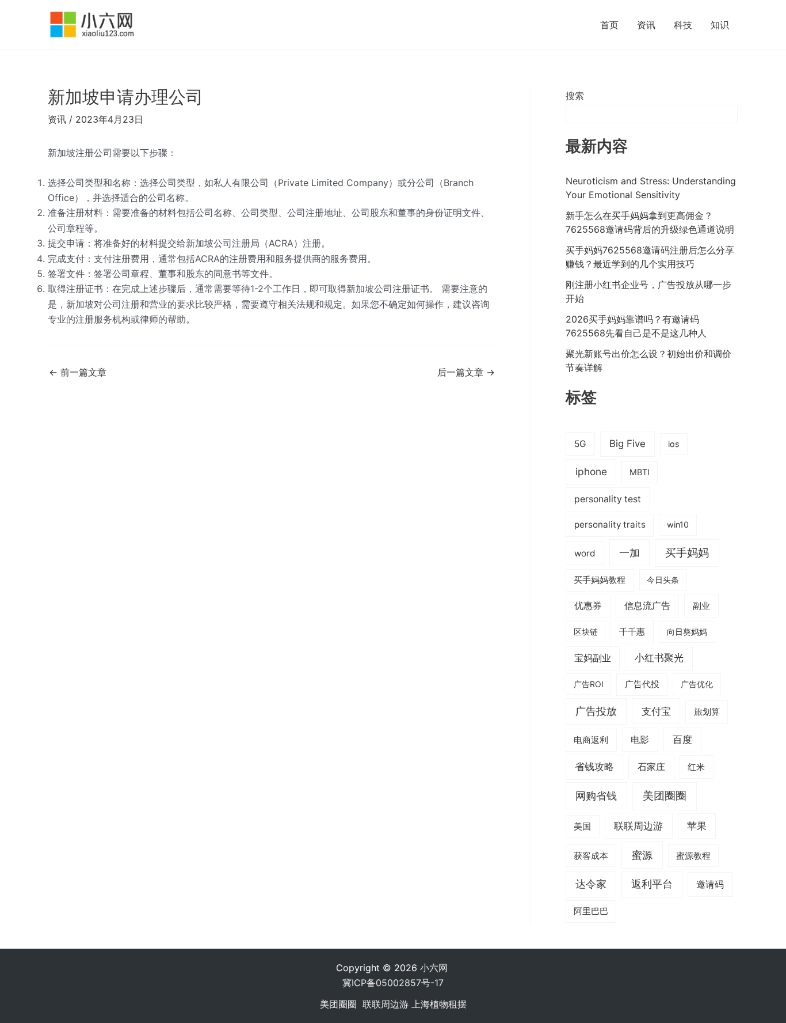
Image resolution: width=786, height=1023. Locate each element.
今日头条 (663, 580)
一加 (629, 552)
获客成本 (591, 856)
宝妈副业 (592, 658)
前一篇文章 (77, 372)
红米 (696, 766)
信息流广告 (647, 605)
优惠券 (588, 605)
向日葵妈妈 (687, 631)
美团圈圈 (664, 795)
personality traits (610, 524)
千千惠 (632, 631)
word (585, 553)
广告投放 (596, 711)
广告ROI (589, 684)
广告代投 (642, 684)
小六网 (435, 967)
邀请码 (710, 884)
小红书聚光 (659, 658)
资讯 (646, 25)
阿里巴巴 (591, 911)
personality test (607, 499)
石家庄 (651, 766)
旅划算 (707, 711)
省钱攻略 (594, 766)
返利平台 (652, 884)
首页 (609, 25)
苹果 (697, 826)
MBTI (639, 472)
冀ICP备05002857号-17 (393, 982)
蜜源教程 (693, 856)
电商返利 (591, 740)
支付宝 (656, 711)
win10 (678, 524)
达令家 (590, 884)
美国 (582, 826)
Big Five (627, 443)
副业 (701, 605)
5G (580, 443)
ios (674, 444)
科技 (683, 25)
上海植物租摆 (439, 1004)
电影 (640, 739)
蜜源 (642, 854)
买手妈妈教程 (599, 580)
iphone (591, 471)
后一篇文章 (466, 372)
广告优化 (697, 684)
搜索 (575, 95)
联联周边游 (638, 826)
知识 (720, 25)
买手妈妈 (687, 552)
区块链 (586, 631)
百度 (682, 739)
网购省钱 (596, 795)
